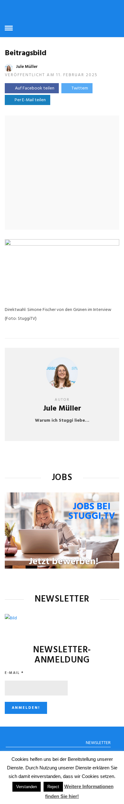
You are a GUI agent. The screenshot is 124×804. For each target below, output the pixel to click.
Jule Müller (27, 66)
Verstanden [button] (26, 786)
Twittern (80, 88)
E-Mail (14, 673)
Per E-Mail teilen (29, 100)
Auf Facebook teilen (34, 88)
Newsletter (98, 743)
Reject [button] (53, 786)
